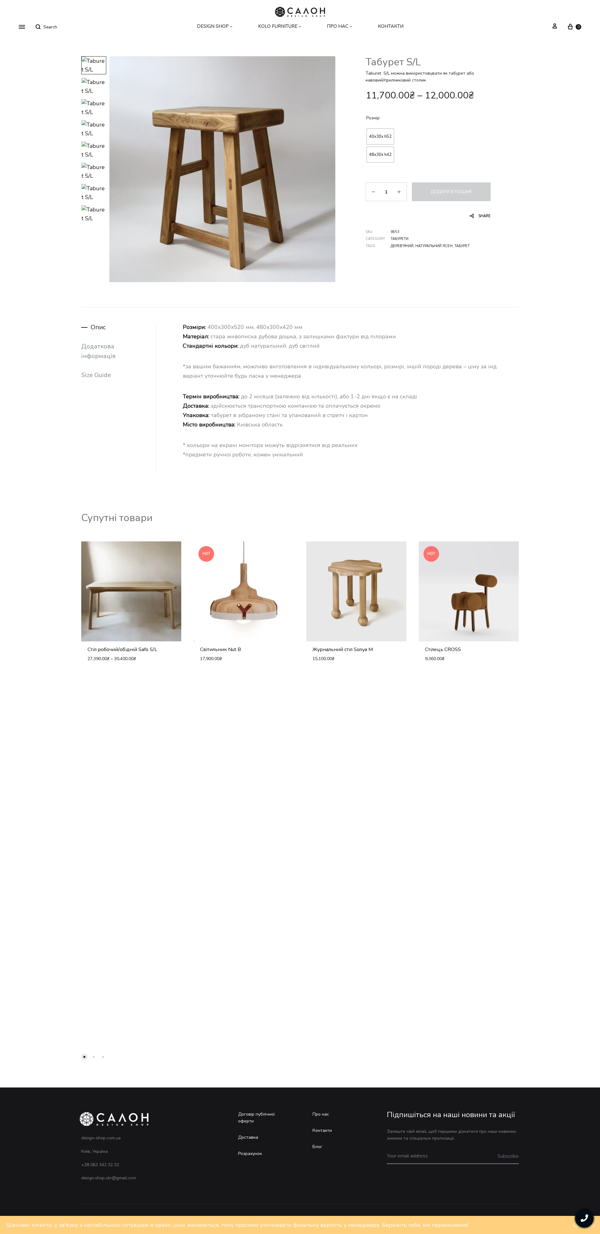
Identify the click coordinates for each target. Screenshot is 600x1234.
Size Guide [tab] (96, 375)
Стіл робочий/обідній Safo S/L (122, 649)
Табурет (462, 246)
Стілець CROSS (443, 649)
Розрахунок (250, 1154)
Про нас (320, 1114)
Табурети (399, 238)
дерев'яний (402, 246)
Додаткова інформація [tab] (98, 351)
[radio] (380, 136)
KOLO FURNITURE (278, 26)
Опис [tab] (98, 327)
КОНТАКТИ (390, 26)
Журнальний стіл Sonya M (342, 649)
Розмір (373, 118)
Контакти (322, 1130)
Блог (317, 1147)
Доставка (248, 1137)
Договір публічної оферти (256, 1117)
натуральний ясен (433, 246)
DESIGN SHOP (213, 26)
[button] (84, 1057)
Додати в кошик (451, 192)
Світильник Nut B (220, 649)
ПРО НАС (337, 26)
